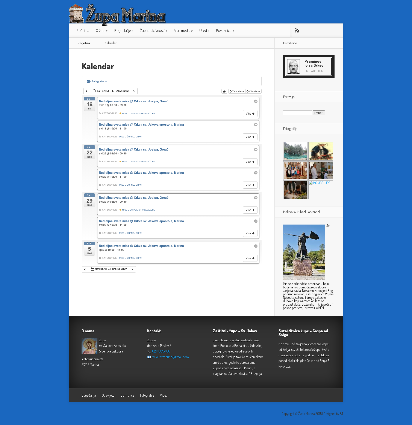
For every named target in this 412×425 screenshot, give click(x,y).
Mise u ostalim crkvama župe (138, 113)
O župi (100, 30)
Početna (82, 30)
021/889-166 (161, 351)
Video (164, 395)
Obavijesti (108, 395)
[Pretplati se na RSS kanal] (297, 30)
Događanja (89, 395)
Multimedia (182, 30)
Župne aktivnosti (152, 30)
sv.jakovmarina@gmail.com (170, 357)
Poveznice (224, 30)
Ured (203, 30)
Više (249, 113)
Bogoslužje (122, 30)
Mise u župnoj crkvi (130, 136)
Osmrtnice (127, 395)
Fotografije (147, 395)
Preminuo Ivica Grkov (313, 63)
